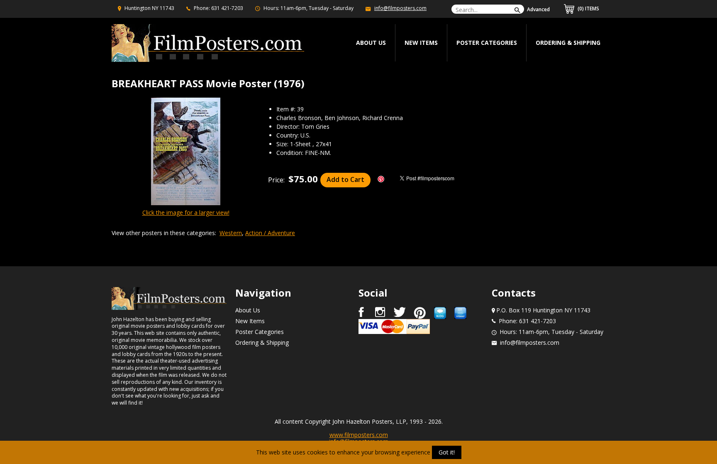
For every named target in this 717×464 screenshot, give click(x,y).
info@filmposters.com (400, 8)
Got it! (447, 452)
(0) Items (587, 8)
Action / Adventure (270, 233)
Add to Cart (345, 179)
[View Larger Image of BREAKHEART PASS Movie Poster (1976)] (186, 152)
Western (230, 233)
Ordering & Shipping (568, 43)
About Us (247, 310)
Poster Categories (486, 43)
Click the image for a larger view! (185, 212)
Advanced (538, 9)
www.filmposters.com (358, 435)
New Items (421, 43)
